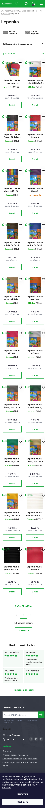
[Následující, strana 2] (23, 615)
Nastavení (22, 794)
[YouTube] (41, 739)
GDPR (5, 766)
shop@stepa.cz (14, 735)
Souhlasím (22, 802)
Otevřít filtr (10, 53)
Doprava (7, 751)
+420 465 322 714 (16, 739)
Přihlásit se (41, 714)
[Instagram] (36, 739)
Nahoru (25, 630)
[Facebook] (31, 739)
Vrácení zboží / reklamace (15, 755)
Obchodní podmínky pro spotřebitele (20, 758)
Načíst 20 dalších (23, 606)
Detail (12, 105)
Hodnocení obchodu (24, 690)
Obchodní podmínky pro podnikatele (20, 762)
